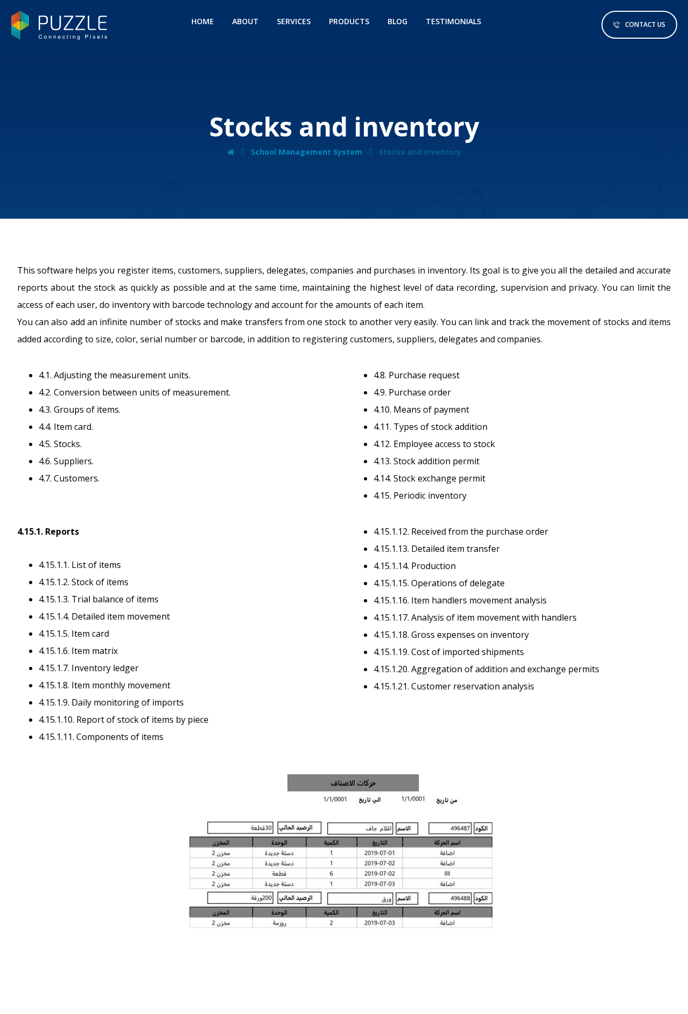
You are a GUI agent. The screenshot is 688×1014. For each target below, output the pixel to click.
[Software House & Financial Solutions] (59, 25)
